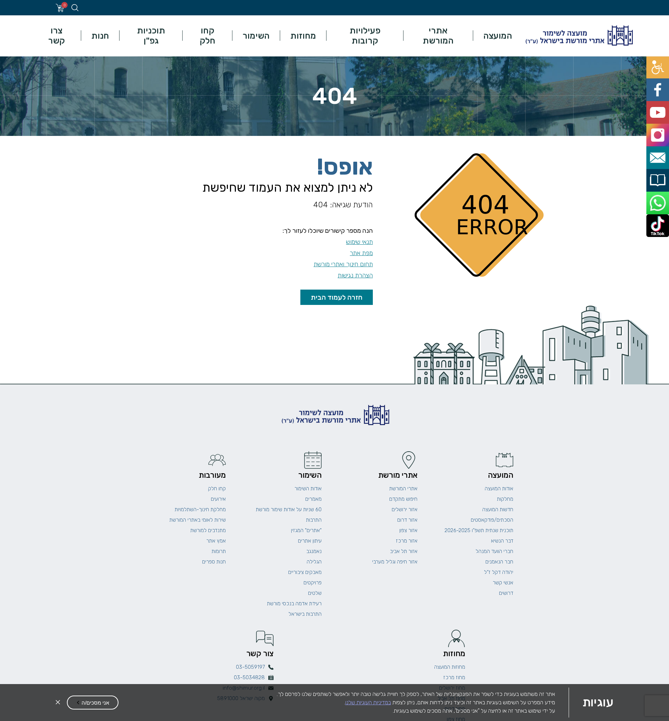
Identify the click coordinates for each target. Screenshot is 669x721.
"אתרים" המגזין (306, 530)
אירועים (218, 499)
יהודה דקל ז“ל (498, 572)
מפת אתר (361, 253)
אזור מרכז (406, 541)
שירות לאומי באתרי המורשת (197, 520)
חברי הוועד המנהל (494, 551)
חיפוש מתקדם (403, 499)
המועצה (497, 36)
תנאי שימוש (359, 242)
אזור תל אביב (403, 551)
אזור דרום (407, 520)
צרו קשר (56, 35)
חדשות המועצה (497, 509)
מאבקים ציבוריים (305, 572)
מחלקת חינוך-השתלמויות (200, 509)
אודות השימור (308, 488)
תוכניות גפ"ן (151, 35)
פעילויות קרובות (364, 35)
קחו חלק (207, 35)
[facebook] (661, 79)
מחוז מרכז (454, 677)
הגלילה (314, 562)
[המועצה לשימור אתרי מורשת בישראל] (578, 35)
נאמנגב (314, 551)
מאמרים (313, 499)
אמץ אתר (216, 541)
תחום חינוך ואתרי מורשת (343, 264)
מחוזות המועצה (449, 667)
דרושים (506, 593)
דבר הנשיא (502, 541)
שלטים (315, 593)
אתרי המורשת (438, 35)
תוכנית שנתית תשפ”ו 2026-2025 (479, 530)
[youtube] (661, 95)
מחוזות (303, 36)
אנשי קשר (503, 583)
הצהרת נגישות (355, 275)
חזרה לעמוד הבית (336, 297)
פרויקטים (312, 583)
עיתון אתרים (310, 541)
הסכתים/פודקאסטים (492, 520)
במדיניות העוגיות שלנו (368, 702)
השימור (256, 36)
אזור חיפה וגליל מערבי (394, 562)
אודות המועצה (499, 488)
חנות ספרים (214, 562)
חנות (100, 36)
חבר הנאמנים (499, 562)
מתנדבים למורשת (208, 530)
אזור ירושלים (404, 509)
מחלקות (505, 499)
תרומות (219, 551)
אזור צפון (408, 530)
